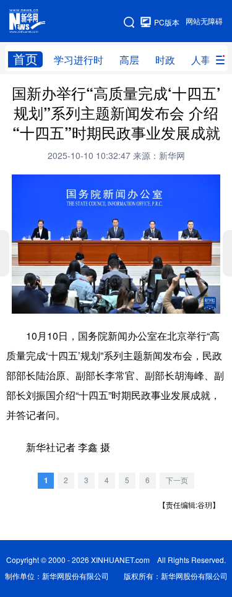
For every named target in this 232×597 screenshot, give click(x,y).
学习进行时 (78, 60)
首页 (25, 59)
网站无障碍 (204, 21)
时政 (165, 60)
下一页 (177, 480)
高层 (129, 60)
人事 (201, 60)
